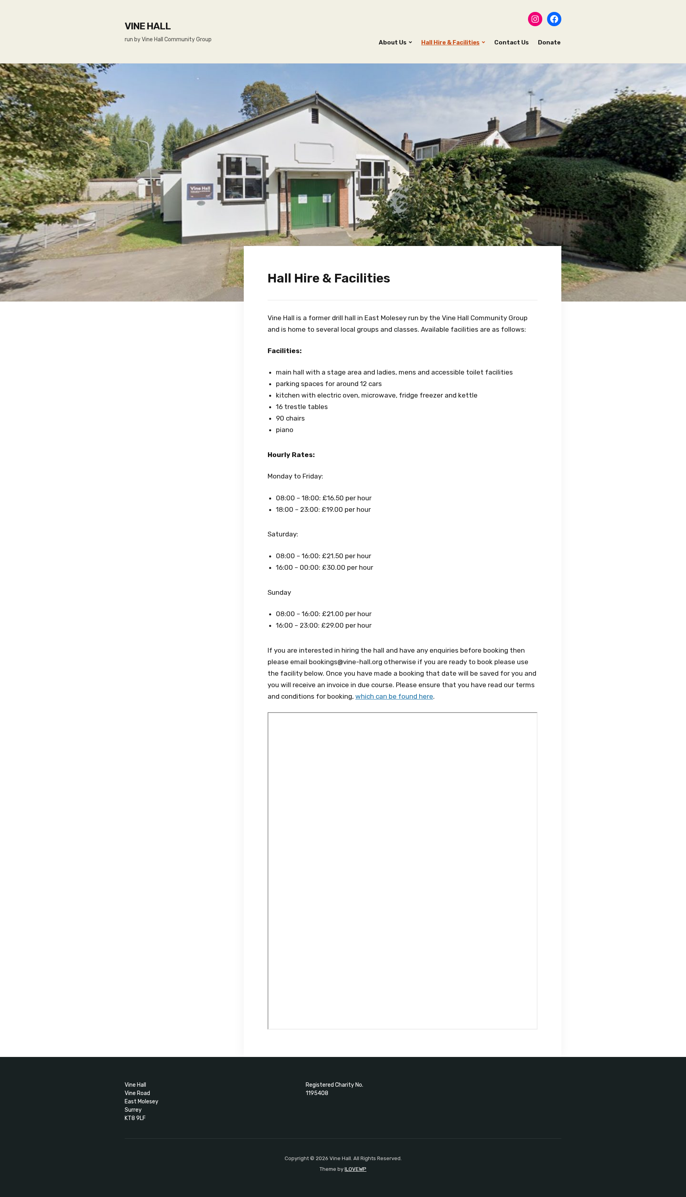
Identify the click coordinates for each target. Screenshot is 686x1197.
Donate (549, 42)
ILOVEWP (355, 1169)
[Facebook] (554, 19)
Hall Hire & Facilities (450, 42)
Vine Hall (148, 26)
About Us (393, 42)
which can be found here (394, 696)
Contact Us (511, 42)
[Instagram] (535, 19)
